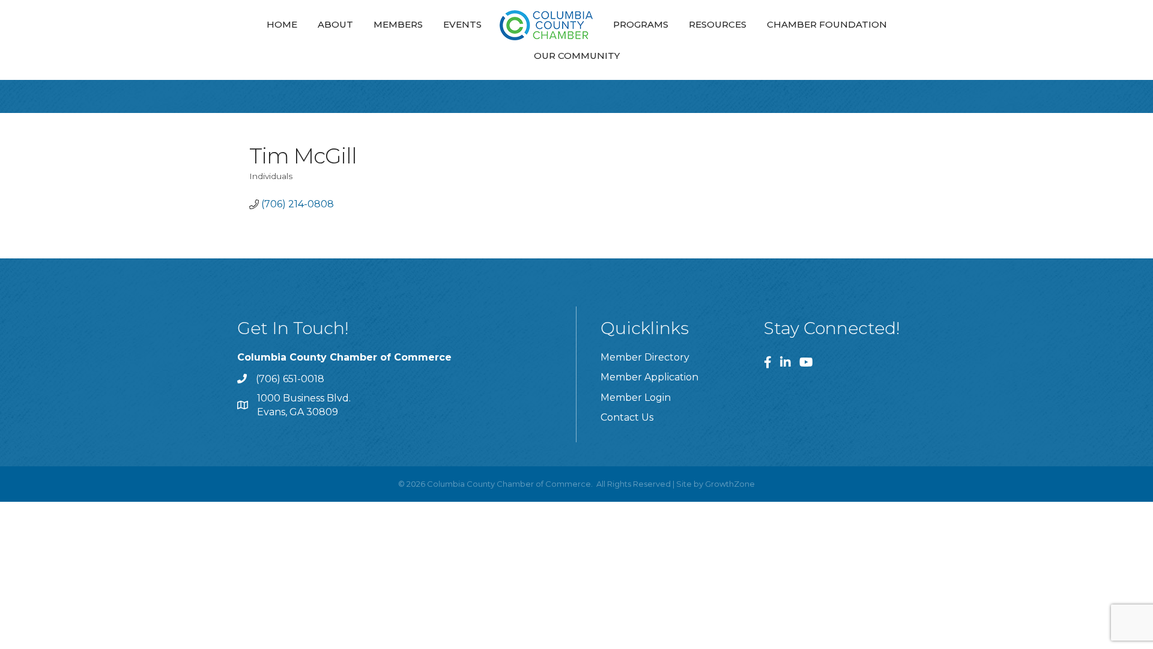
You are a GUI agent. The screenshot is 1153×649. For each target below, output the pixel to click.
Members (398, 24)
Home (282, 24)
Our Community (577, 55)
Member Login (636, 397)
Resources (717, 24)
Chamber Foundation (827, 24)
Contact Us (627, 417)
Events (462, 24)
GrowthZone (730, 484)
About (335, 24)
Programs (640, 24)
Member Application (649, 377)
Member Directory (645, 357)
